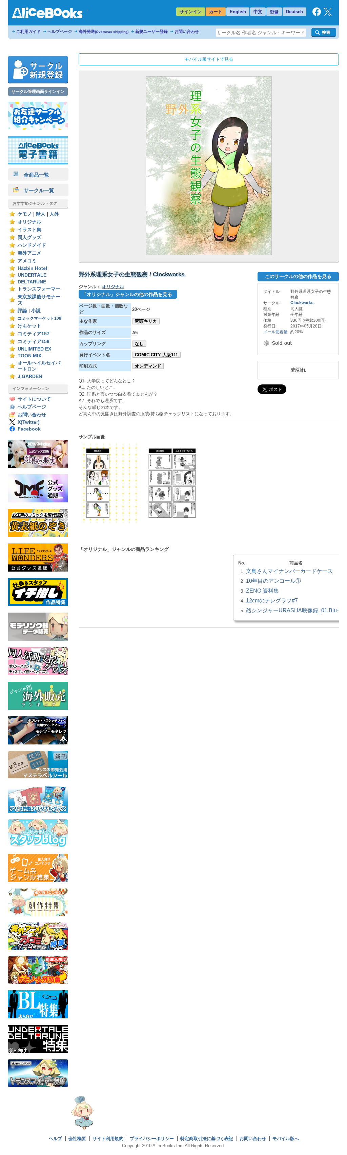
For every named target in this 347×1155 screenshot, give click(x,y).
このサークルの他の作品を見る (298, 276)
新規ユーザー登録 (151, 31)
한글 (274, 11)
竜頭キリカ (146, 321)
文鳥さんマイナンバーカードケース (289, 571)
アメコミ (27, 260)
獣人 (40, 214)
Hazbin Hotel (32, 268)
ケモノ (25, 214)
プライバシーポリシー (152, 1138)
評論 (22, 310)
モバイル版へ (285, 1138)
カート (215, 11)
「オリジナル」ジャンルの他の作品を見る (127, 294)
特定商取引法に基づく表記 (206, 1138)
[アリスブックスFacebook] (316, 14)
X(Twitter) (29, 422)
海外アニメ (29, 253)
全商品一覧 (34, 175)
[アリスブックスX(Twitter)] (328, 14)
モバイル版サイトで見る (209, 59)
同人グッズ (29, 237)
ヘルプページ (59, 31)
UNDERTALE (32, 275)
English (238, 11)
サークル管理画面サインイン (38, 91)
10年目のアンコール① (273, 581)
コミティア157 (33, 333)
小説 (36, 310)
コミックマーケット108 (39, 318)
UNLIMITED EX (34, 349)
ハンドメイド (32, 245)
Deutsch (294, 11)
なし (139, 343)
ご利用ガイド (28, 31)
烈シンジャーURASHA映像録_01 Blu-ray (296, 610)
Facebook (29, 429)
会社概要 (77, 1138)
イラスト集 (29, 229)
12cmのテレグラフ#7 (272, 600)
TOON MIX (29, 355)
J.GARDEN (30, 376)
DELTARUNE (32, 281)
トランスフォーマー (39, 289)
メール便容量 (275, 332)
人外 (54, 214)
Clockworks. (302, 302)
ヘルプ (55, 1138)
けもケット (29, 325)
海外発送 (103, 31)
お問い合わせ (187, 31)
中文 (257, 11)
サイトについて (34, 399)
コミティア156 (33, 341)
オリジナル (29, 221)
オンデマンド (148, 366)
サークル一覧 (36, 190)
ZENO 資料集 (262, 591)
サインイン (191, 11)
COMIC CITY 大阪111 (156, 354)
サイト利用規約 (108, 1138)
